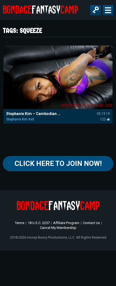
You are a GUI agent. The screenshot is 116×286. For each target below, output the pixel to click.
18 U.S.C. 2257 (39, 223)
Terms (19, 223)
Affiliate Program (66, 223)
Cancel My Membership (58, 228)
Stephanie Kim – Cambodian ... (33, 113)
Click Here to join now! (58, 163)
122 (103, 119)
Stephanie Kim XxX (20, 119)
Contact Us (91, 223)
